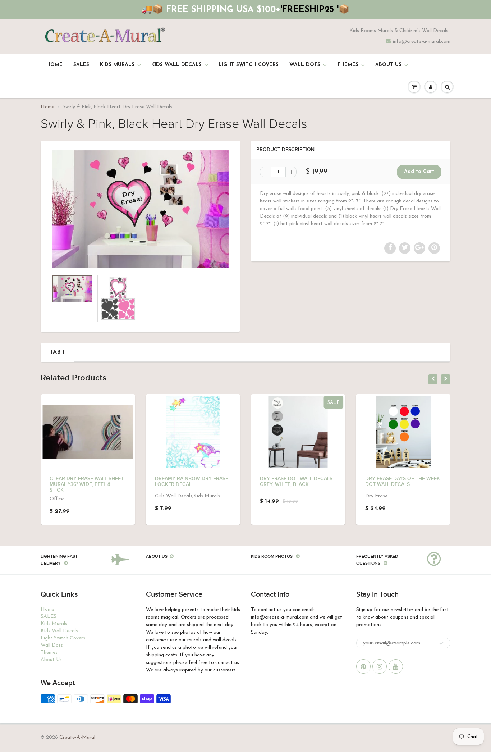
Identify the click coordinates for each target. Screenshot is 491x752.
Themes (347, 65)
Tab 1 (57, 352)
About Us (388, 65)
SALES (81, 65)
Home (54, 65)
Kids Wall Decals (176, 65)
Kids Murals (117, 65)
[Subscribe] (441, 643)
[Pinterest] (363, 666)
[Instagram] (379, 666)
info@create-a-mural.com (421, 41)
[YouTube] (396, 666)
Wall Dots (304, 65)
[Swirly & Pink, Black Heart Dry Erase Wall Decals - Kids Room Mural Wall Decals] (140, 209)
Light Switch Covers (249, 65)
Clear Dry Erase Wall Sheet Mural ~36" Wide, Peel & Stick (87, 484)
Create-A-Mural (77, 737)
